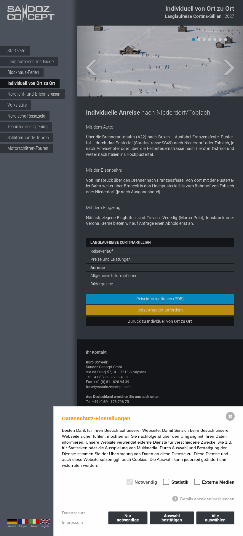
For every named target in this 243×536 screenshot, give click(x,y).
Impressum (72, 522)
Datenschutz (73, 512)
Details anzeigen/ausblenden (207, 499)
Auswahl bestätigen (172, 517)
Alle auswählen (215, 517)
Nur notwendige (128, 517)
